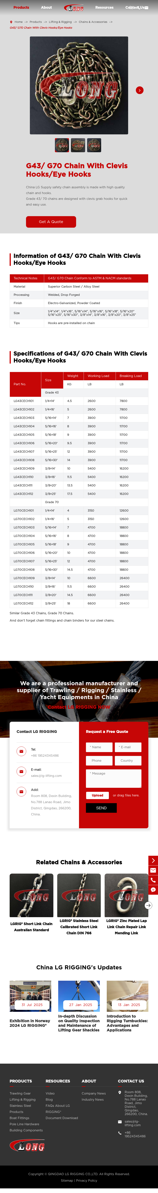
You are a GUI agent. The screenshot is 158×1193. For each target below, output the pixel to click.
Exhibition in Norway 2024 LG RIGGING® (30, 1023)
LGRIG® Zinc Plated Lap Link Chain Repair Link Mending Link (126, 927)
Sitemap (67, 1180)
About (46, 7)
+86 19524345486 (45, 755)
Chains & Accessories (93, 22)
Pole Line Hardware (24, 1124)
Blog (49, 1099)
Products (21, 7)
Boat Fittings (19, 1118)
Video (50, 1093)
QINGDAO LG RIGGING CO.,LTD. (73, 1174)
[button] (140, 90)
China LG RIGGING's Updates (79, 968)
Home (19, 22)
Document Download (62, 1118)
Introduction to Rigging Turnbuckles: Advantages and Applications (127, 1023)
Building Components (26, 1130)
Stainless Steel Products (20, 1109)
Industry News (93, 1099)
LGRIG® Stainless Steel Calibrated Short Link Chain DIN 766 (79, 927)
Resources (104, 7)
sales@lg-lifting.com (46, 775)
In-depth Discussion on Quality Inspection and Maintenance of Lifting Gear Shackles (79, 1023)
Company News (94, 1093)
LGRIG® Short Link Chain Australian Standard (31, 927)
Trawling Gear (20, 1093)
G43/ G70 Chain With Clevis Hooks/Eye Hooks (41, 27)
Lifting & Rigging (60, 22)
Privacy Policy (86, 1180)
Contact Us (131, 1081)
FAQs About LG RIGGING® (58, 1109)
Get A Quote (51, 222)
